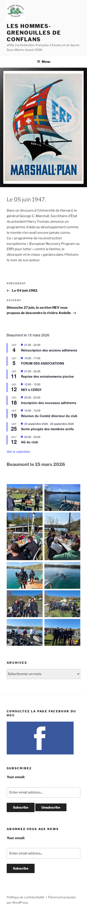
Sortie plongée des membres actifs (47, 429)
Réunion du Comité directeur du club (49, 416)
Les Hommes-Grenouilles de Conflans (34, 33)
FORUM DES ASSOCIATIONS (42, 363)
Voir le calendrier (18, 451)
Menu (46, 61)
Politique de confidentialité (25, 897)
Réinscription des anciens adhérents (49, 350)
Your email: (16, 777)
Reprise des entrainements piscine (47, 376)
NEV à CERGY (31, 389)
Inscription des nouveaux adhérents (48, 403)
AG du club (29, 442)
